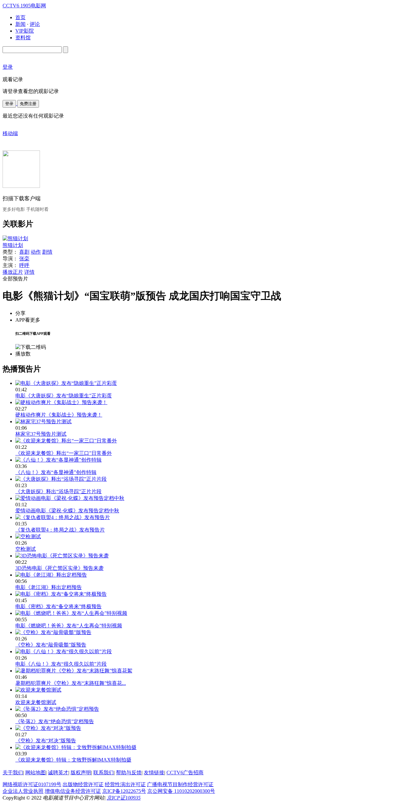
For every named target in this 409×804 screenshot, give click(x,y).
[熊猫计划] (15, 238)
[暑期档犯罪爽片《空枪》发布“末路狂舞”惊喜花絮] (73, 670)
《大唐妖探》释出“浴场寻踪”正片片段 (58, 491)
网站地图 (35, 772)
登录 (9, 103)
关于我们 (13, 772)
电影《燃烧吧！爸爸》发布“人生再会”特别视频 (68, 625)
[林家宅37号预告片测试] (43, 421)
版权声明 (81, 772)
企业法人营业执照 (23, 791)
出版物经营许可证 (83, 784)
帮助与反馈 (129, 772)
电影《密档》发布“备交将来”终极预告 (58, 606)
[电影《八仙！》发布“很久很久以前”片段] (63, 651)
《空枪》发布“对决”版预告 (45, 740)
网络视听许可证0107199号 (32, 784)
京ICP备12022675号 (124, 791)
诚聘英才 (58, 772)
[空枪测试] (28, 536)
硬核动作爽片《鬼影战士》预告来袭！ (58, 414)
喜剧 (24, 252)
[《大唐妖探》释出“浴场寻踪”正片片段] (61, 479)
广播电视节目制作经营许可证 (180, 784)
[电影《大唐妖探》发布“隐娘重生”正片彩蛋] (66, 383)
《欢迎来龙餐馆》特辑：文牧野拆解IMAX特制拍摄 (73, 759)
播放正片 (13, 272)
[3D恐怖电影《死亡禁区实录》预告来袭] (62, 555)
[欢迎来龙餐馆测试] (38, 690)
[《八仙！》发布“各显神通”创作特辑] (58, 460)
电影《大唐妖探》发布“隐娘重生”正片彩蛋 (63, 395)
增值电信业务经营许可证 (73, 791)
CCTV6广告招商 (185, 772)
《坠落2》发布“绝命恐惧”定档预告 (54, 721)
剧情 (47, 252)
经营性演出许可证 (125, 784)
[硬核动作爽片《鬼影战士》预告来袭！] (61, 402)
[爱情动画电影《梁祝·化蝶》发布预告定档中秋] (69, 498)
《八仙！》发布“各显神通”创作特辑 (55, 472)
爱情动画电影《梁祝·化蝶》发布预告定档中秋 (67, 510)
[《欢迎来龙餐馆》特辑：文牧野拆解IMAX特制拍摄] (75, 747)
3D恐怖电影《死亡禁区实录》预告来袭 (59, 568)
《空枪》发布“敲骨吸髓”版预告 (50, 644)
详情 (29, 272)
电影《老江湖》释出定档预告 (48, 587)
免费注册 (28, 103)
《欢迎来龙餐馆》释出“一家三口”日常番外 (63, 453)
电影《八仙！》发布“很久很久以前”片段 (61, 664)
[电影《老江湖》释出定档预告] (51, 575)
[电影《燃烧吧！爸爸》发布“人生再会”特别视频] (71, 613)
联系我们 (103, 772)
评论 (35, 24)
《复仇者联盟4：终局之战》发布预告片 (60, 529)
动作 (36, 252)
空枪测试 (25, 549)
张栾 (24, 258)
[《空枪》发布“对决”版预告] (48, 728)
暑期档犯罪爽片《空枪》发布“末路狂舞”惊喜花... (70, 683)
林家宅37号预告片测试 (40, 434)
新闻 (20, 24)
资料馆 (23, 37)
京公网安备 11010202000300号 (181, 791)
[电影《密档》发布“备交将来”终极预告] (61, 594)
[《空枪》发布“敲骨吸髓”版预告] (53, 632)
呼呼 (24, 265)
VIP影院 (24, 31)
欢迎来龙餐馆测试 (35, 702)
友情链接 (154, 772)
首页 (20, 17)
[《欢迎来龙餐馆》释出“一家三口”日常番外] (66, 440)
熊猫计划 (13, 245)
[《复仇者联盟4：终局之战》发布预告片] (62, 517)
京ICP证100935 (124, 797)
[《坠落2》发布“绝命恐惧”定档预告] (57, 709)
